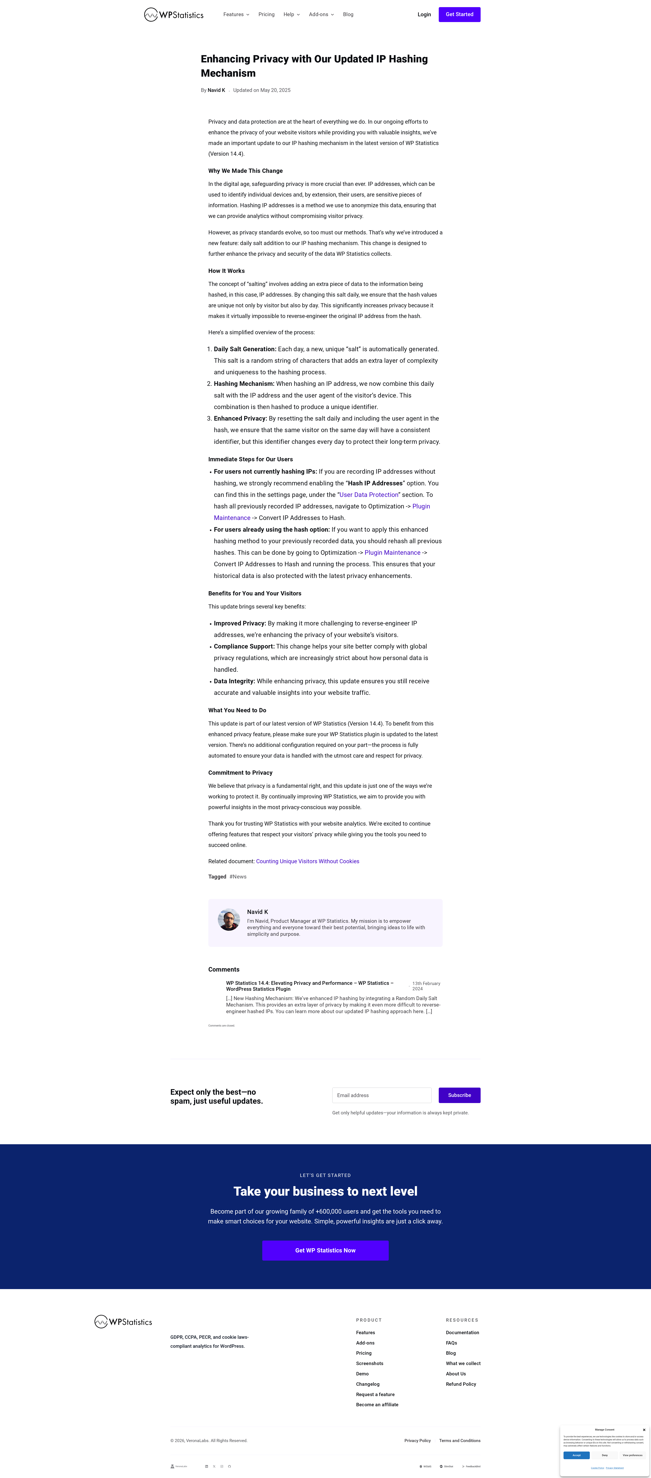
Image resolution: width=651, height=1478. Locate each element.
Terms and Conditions (460, 1440)
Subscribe (459, 1095)
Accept (577, 1455)
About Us (456, 1374)
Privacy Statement (615, 1468)
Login (424, 14)
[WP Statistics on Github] (229, 1466)
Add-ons (318, 14)
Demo (362, 1374)
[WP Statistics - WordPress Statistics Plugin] (173, 14)
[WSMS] (425, 1466)
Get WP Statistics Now (325, 1250)
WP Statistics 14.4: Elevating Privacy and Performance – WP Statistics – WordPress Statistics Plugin (310, 986)
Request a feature (375, 1394)
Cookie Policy (597, 1468)
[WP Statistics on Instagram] (221, 1466)
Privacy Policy (418, 1440)
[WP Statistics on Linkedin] (206, 1466)
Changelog (368, 1384)
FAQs (451, 1343)
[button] (644, 1430)
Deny (605, 1455)
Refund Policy (461, 1384)
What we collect (463, 1363)
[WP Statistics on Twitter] (214, 1466)
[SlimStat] (446, 1466)
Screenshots (369, 1363)
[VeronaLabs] (178, 1466)
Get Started (460, 14)
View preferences (633, 1455)
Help (289, 14)
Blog (348, 14)
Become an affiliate (377, 1404)
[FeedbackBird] (471, 1466)
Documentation (462, 1332)
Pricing (267, 14)
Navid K (216, 90)
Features (233, 14)
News (240, 877)
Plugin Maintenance (393, 552)
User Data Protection (369, 494)
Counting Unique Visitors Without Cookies (307, 861)
